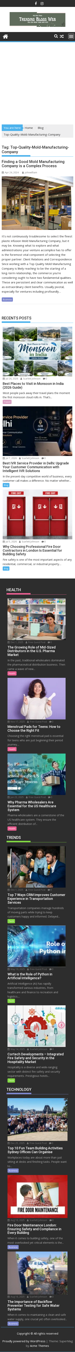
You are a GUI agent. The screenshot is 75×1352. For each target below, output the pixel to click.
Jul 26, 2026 (11, 378)
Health (12, 673)
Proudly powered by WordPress (23, 1341)
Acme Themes (39, 1346)
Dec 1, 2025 (16, 642)
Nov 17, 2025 (17, 721)
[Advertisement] (37, 82)
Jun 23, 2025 (17, 797)
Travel (7, 401)
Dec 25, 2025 (17, 1143)
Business (7, 299)
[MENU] (71, 36)
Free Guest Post (36, 642)
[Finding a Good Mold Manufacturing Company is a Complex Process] (37, 203)
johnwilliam (31, 172)
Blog (6, 485)
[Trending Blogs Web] (5, 36)
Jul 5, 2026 (11, 541)
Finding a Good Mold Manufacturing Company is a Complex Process (33, 163)
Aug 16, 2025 (17, 1220)
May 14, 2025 (17, 1049)
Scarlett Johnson (31, 378)
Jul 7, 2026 (11, 458)
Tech (11, 921)
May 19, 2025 (17, 969)
